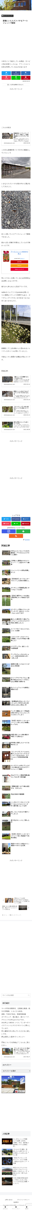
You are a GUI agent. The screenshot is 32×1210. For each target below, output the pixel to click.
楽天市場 (19, 261)
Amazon (19, 265)
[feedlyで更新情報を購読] (23, 531)
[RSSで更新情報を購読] (16, 536)
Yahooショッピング (19, 269)
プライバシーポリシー (23, 1199)
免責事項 (16, 1202)
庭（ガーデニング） (8, 15)
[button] (28, 995)
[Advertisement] (16, 41)
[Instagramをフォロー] (9, 531)
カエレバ (22, 258)
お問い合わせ (8, 1199)
